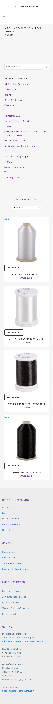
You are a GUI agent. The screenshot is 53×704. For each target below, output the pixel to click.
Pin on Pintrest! (9, 614)
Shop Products (9, 558)
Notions (8, 126)
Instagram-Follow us (12, 602)
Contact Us (7, 530)
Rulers (7, 151)
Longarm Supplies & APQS (17, 121)
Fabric (7, 110)
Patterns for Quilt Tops (15, 141)
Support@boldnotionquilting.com (18, 691)
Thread (7, 172)
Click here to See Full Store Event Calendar (23, 641)
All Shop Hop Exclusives (16, 84)
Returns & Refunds (11, 524)
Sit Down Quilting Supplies (17, 156)
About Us (6, 507)
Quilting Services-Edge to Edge (19, 146)
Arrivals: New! (11, 89)
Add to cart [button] (14, 268)
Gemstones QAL (12, 116)
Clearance (9, 105)
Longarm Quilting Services (15, 569)
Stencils (8, 162)
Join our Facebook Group (14, 597)
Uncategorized (11, 177)
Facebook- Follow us (12, 591)
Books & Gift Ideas (13, 100)
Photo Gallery (8, 552)
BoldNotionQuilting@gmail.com (17, 679)
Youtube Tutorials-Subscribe (16, 608)
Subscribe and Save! (14, 167)
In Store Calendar (10, 519)
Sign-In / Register (26, 6)
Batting (7, 95)
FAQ (4, 513)
